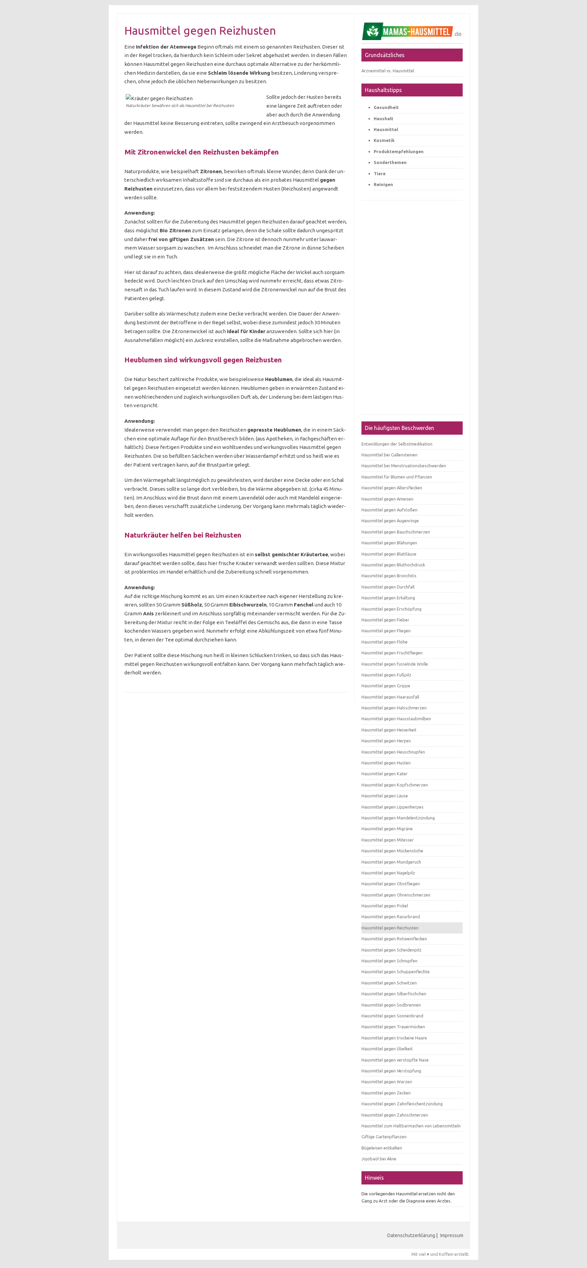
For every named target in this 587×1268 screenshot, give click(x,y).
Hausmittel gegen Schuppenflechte (395, 971)
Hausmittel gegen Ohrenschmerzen (395, 894)
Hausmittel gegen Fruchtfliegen (392, 652)
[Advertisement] (412, 311)
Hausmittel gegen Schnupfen (389, 960)
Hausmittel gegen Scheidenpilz (391, 949)
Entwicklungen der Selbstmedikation (396, 443)
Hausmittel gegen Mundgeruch (391, 861)
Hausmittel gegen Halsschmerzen (394, 707)
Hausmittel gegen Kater (384, 773)
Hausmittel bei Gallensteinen (389, 454)
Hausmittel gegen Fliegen (386, 630)
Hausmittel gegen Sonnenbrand (392, 1015)
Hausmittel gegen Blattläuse (388, 553)
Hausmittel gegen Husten (386, 762)
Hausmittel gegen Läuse (384, 795)
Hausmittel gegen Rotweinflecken (394, 938)
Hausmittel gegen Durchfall (387, 586)
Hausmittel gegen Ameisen (387, 498)
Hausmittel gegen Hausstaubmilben (396, 718)
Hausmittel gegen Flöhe (384, 641)
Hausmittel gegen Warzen (386, 1081)
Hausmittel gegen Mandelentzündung (398, 817)
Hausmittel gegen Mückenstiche (392, 850)
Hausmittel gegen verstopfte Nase (395, 1059)
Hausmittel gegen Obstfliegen (390, 883)
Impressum (451, 1235)
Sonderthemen (390, 162)
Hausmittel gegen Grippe (385, 685)
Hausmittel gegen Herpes (386, 740)
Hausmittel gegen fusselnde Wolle (394, 664)
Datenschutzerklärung (411, 1235)
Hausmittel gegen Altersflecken (391, 487)
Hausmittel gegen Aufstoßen (389, 509)
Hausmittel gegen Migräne (387, 828)
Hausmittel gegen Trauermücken (393, 1026)
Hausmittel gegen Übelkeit (387, 1048)
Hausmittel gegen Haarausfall (390, 696)
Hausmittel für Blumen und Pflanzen (396, 476)
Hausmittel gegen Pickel (384, 905)
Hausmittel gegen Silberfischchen (393, 993)
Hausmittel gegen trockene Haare (394, 1037)
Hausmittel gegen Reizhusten (390, 927)
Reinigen (383, 184)
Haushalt (383, 118)
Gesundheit (386, 107)
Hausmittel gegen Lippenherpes (392, 806)
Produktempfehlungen (399, 151)
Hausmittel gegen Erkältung (388, 597)
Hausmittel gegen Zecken (386, 1092)
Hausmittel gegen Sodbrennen (391, 1004)
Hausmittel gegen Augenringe (390, 520)
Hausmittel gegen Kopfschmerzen (394, 784)
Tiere (380, 173)
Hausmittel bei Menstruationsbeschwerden (403, 465)
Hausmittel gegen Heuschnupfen (393, 751)
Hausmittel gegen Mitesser (387, 839)
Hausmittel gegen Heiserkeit (388, 729)
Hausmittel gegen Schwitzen (389, 982)
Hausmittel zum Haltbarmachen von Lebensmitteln (411, 1125)
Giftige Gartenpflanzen (384, 1136)
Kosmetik (384, 140)
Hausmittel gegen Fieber (385, 619)
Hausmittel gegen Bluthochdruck (393, 564)
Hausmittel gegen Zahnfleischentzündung (402, 1103)
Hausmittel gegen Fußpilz (386, 674)
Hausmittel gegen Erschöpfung (391, 608)
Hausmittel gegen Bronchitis (388, 575)
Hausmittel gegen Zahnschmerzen (394, 1114)
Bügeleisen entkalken (381, 1147)
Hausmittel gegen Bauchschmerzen (395, 531)
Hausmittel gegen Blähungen (389, 542)
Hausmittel (386, 129)
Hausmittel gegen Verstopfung (391, 1070)
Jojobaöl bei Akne (378, 1158)
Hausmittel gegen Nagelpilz (388, 872)
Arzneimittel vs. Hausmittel (387, 70)
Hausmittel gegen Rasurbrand (390, 916)
